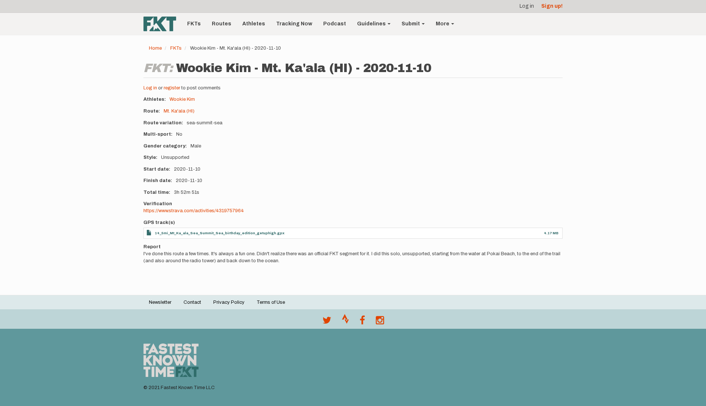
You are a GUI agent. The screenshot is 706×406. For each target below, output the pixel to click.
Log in (527, 6)
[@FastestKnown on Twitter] (326, 322)
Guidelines (372, 23)
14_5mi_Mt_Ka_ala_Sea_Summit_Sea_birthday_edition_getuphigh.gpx (220, 233)
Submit (411, 23)
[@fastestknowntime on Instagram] (380, 322)
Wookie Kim (182, 99)
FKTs (194, 23)
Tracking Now (294, 23)
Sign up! (552, 6)
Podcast (334, 23)
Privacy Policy (229, 302)
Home (155, 48)
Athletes (253, 23)
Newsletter (160, 302)
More (443, 23)
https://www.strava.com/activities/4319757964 (193, 210)
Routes (221, 23)
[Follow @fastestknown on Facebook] (362, 322)
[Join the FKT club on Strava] (345, 322)
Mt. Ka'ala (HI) (179, 111)
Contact (192, 302)
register (172, 87)
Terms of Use (271, 302)
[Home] (162, 24)
